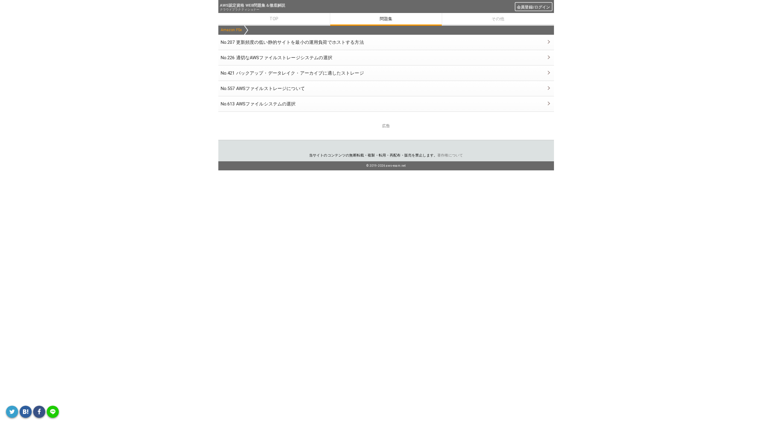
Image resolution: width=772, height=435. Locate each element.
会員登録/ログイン (533, 7)
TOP (274, 18)
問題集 (386, 18)
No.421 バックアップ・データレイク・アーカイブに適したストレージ (292, 73)
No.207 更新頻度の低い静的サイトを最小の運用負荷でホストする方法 (292, 42)
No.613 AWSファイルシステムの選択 (258, 104)
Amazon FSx (231, 30)
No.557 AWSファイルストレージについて (263, 88)
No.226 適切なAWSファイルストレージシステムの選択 (276, 57)
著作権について (450, 155)
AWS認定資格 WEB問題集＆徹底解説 (253, 5)
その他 (498, 18)
